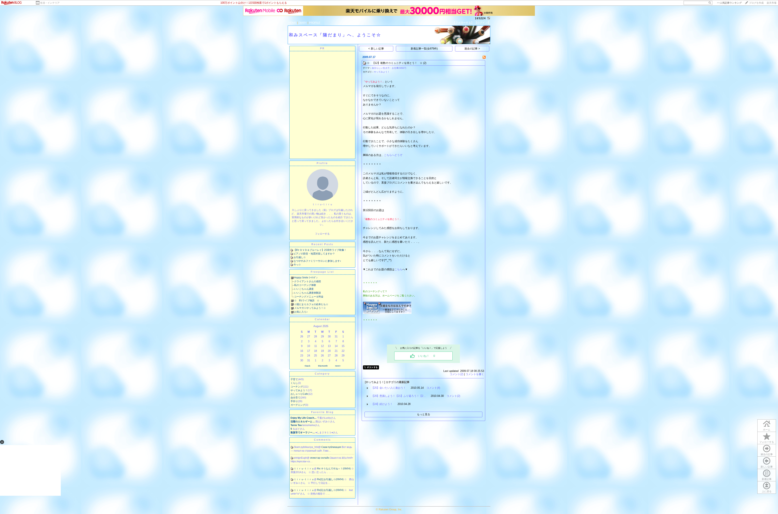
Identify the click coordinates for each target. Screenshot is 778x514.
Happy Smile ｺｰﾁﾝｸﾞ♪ (305, 277)
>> (729, 2)
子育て (294, 379)
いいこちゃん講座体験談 (307, 292)
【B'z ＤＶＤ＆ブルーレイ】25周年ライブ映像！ (320, 250)
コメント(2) (456, 374)
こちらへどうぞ (393, 155)
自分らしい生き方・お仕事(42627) (389, 68)
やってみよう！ (299, 390)
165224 (480, 18)
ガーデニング (298, 404)
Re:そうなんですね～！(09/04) (334, 468)
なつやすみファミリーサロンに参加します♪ (317, 261)
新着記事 (767, 479)
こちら (398, 269)
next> (338, 366)
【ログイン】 (482, 22)
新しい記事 (767, 466)
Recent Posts (322, 244)
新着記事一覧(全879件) (424, 48)
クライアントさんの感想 (307, 281)
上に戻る (767, 491)
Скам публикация (331, 447)
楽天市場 (771, 2)
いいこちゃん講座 (304, 289)
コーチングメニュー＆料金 (308, 296)
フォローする (766, 442)
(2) (424, 62)
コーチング (297, 386)
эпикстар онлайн (320, 457)
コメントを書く (475, 374)
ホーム (766, 429)
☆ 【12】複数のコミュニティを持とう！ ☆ (394, 62)
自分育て (295, 397)
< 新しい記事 (376, 48)
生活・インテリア (50, 2)
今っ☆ (297, 264)
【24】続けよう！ (382, 404)
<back (307, 366)
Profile (322, 163)
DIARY (303, 22)
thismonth (323, 366)
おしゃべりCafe (299, 394)
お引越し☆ (300, 257)
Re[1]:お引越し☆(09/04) (330, 479)
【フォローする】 (463, 22)
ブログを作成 (756, 2)
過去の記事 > (472, 48)
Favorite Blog (322, 412)
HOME (292, 22)
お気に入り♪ (301, 311)
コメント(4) (433, 387)
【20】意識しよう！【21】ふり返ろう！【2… (398, 395)
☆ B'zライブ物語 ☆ (306, 300)
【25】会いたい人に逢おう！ (388, 387)
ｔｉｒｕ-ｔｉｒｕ (304, 468)
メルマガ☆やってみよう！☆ (310, 308)
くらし (294, 383)
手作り (294, 401)
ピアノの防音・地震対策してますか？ (314, 253)
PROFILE (314, 22)
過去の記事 (767, 454)
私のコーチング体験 (305, 285)
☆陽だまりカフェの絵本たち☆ (311, 304)
